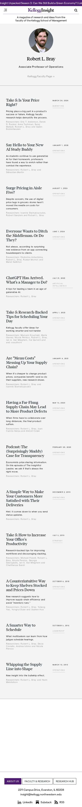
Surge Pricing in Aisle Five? (24, 190)
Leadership (58, 631)
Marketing (58, 106)
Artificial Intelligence (60, 285)
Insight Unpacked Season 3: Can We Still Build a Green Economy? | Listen (41, 3)
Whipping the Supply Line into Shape (24, 666)
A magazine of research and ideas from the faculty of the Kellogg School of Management (41, 19)
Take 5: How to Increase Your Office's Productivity (26, 539)
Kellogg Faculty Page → (41, 76)
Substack (46, 802)
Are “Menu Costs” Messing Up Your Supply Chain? (26, 362)
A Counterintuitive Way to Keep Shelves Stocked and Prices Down (26, 585)
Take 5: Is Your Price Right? (22, 102)
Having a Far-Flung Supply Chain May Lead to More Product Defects (26, 407)
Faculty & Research (37, 781)
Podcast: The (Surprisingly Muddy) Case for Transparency (25, 451)
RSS (61, 802)
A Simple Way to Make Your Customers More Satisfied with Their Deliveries (25, 498)
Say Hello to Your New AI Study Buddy (24, 147)
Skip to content (10, 1)
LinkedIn (28, 802)
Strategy (58, 541)
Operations (59, 151)
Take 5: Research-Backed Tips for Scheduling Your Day (27, 316)
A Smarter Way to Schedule (20, 627)
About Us (13, 781)
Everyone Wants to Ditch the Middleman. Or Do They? (27, 235)
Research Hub (65, 781)
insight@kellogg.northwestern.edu (41, 794)
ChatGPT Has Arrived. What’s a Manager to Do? (26, 279)
